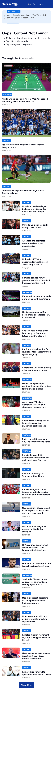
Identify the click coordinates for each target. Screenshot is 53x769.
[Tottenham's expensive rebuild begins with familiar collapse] (26, 169)
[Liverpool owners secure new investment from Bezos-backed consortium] (11, 653)
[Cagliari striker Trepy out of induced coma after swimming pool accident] (11, 420)
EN (34, 4)
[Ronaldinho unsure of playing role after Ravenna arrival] (11, 367)
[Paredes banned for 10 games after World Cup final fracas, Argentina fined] (11, 277)
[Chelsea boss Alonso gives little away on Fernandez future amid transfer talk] (11, 330)
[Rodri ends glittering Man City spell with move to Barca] (11, 438)
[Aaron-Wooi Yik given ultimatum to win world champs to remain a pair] (11, 401)
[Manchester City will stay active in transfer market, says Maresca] (11, 616)
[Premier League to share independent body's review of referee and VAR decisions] (11, 489)
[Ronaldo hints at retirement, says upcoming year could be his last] (11, 634)
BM (29, 4)
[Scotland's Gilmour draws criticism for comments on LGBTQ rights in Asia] (11, 579)
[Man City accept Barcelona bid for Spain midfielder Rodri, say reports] (11, 597)
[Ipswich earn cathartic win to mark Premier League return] (26, 123)
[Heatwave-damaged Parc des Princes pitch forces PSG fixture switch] (11, 311)
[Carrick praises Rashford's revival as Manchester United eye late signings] (11, 348)
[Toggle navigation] (49, 4)
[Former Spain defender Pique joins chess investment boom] (11, 563)
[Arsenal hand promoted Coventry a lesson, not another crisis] (11, 240)
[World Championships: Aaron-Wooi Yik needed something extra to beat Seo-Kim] (26, 77)
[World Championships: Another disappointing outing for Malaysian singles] (11, 383)
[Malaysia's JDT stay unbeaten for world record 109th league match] (11, 258)
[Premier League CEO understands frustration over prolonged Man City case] (11, 454)
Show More (26, 685)
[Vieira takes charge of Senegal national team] (11, 473)
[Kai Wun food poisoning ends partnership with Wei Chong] (11, 295)
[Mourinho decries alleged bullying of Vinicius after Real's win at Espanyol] (11, 206)
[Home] (9, 4)
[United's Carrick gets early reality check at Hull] (11, 224)
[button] (4, 15)
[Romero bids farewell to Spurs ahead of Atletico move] (11, 671)
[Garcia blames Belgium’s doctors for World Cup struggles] (11, 526)
